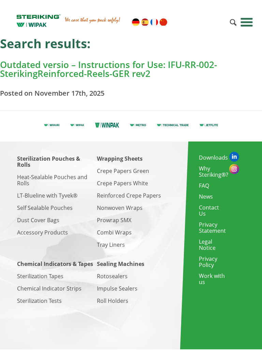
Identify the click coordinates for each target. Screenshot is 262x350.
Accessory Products (42, 232)
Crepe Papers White (122, 183)
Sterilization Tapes (40, 276)
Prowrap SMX (114, 220)
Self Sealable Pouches (45, 208)
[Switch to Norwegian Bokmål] (218, 22)
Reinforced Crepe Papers (129, 195)
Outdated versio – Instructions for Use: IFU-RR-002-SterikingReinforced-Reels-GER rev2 (108, 69)
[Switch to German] (136, 22)
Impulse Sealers (117, 288)
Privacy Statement (212, 227)
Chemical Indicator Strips (49, 288)
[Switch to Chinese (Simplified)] (163, 22)
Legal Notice (207, 245)
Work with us (212, 279)
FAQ (204, 185)
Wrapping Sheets (120, 158)
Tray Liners (111, 244)
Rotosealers (112, 276)
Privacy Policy (208, 262)
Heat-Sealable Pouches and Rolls (52, 180)
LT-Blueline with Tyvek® (47, 195)
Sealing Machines (120, 264)
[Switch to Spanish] (145, 22)
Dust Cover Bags (38, 220)
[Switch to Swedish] (172, 22)
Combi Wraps (114, 232)
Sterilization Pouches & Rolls (48, 162)
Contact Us (209, 210)
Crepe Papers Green (123, 171)
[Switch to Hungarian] (182, 22)
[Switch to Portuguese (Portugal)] (200, 22)
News (206, 196)
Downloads (213, 157)
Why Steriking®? (213, 171)
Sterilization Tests (39, 301)
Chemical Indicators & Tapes (55, 264)
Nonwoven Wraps (120, 208)
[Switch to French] (154, 22)
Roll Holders (112, 301)
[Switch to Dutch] (209, 22)
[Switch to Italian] (191, 22)
